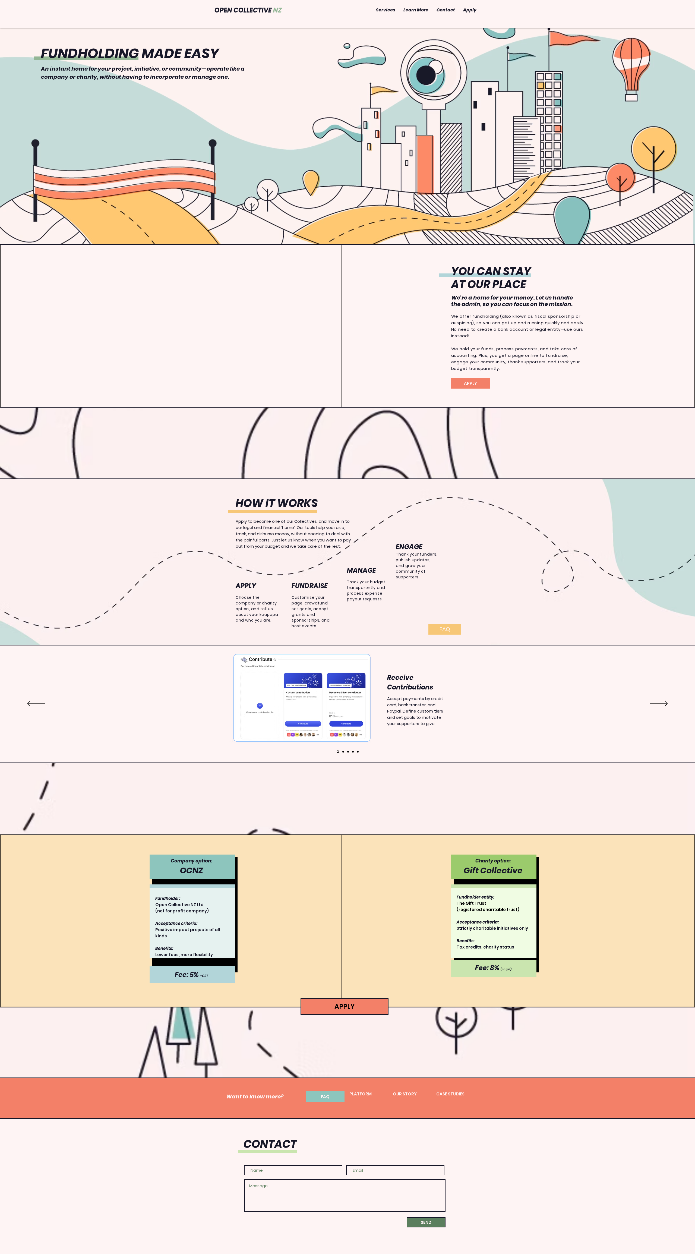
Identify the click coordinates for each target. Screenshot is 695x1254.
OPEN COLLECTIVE (248, 10)
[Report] (358, 751)
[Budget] (348, 751)
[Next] (659, 704)
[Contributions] (338, 752)
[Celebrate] (353, 751)
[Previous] (36, 704)
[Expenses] (343, 751)
